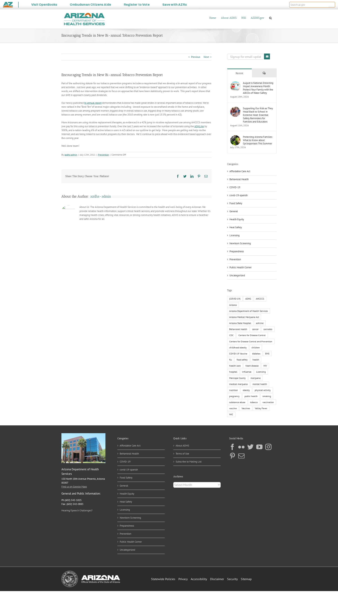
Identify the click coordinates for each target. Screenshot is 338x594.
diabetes (256, 353)
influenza (246, 371)
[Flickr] (241, 447)
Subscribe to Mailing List (188, 461)
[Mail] (241, 456)
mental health (260, 384)
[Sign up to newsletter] (267, 56)
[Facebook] (232, 447)
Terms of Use (182, 453)
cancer (255, 329)
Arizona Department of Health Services (248, 311)
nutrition (233, 390)
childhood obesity (238, 347)
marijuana (256, 378)
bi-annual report (93, 103)
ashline (259, 323)
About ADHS (182, 445)
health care (235, 365)
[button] (331, 5)
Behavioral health (238, 329)
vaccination (268, 402)
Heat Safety (235, 227)
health (256, 359)
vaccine (233, 408)
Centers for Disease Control (252, 335)
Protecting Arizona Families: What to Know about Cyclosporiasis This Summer (258, 140)
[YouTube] (259, 447)
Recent (239, 73)
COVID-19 (234, 187)
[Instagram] (268, 447)
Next (206, 57)
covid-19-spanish (238, 195)
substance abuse (237, 402)
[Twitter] (250, 447)
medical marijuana (238, 384)
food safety (242, 359)
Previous (195, 57)
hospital (233, 371)
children (256, 347)
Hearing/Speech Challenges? (77, 510)
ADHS (248, 298)
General (233, 211)
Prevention (103, 154)
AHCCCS (260, 298)
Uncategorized (237, 275)
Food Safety (235, 203)
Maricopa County (237, 378)
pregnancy (234, 396)
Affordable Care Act (239, 171)
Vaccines (246, 408)
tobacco (254, 402)
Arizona (233, 304)
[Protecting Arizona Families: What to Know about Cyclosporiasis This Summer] (235, 137)
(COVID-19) (234, 298)
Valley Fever (261, 408)
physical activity (263, 390)
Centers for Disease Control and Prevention (250, 341)
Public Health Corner (240, 267)
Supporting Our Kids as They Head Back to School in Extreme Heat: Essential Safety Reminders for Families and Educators (258, 115)
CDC (231, 335)
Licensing (234, 235)
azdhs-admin (71, 154)
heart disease (252, 365)
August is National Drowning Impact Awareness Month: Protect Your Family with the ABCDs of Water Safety (258, 88)
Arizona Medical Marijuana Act (244, 317)
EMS (267, 353)
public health (251, 396)
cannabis (267, 329)
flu (230, 359)
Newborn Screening (240, 243)
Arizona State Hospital (240, 323)
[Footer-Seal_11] (90, 572)
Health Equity (236, 219)
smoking (266, 396)
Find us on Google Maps (74, 486)
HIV (265, 365)
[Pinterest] (232, 456)
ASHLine (199, 126)
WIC (231, 414)
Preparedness (236, 251)
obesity (246, 390)
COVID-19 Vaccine (238, 353)
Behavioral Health (239, 179)
